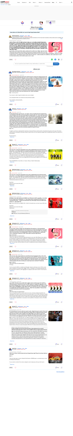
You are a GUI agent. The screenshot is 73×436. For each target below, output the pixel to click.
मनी (31, 24)
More (60, 2)
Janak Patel (14, 348)
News (34, 2)
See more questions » (61, 371)
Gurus (53, 2)
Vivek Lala (14, 108)
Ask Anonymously (50, 66)
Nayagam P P (14, 144)
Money (40, 2)
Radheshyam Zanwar (16, 169)
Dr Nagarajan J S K (15, 223)
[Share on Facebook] (55, 59)
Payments (24, 2)
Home (18, 2)
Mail (30, 2)
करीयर (50, 24)
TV (56, 2)
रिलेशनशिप (41, 24)
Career (6, 4)
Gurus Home (2, 4)
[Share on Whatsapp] (52, 59)
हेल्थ (22, 24)
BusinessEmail (47, 2)
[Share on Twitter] (58, 59)
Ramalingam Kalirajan (16, 71)
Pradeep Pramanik (15, 35)
